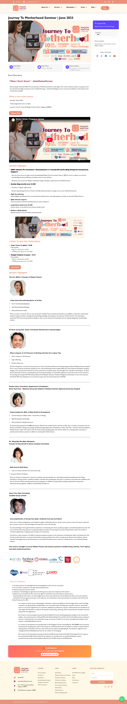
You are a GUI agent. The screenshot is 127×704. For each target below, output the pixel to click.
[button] (122, 699)
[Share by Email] (114, 56)
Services (57, 7)
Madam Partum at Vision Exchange (104, 26)
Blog (92, 7)
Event (83, 7)
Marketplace (70, 7)
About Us (44, 7)
